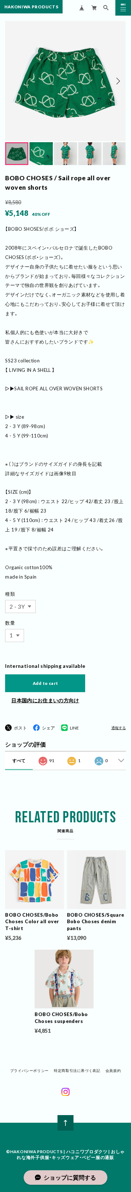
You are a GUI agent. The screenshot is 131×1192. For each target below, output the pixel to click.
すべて (18, 760)
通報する (118, 728)
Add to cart (45, 683)
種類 (10, 594)
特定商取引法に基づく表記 (77, 1070)
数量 (10, 623)
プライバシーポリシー (29, 1070)
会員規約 (113, 1070)
